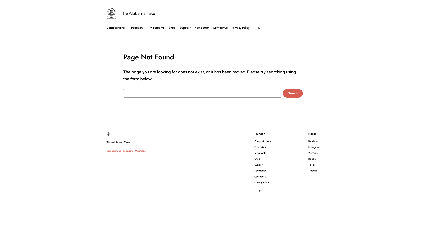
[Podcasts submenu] (145, 28)
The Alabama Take (137, 13)
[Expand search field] (259, 27)
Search (293, 93)
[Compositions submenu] (126, 28)
